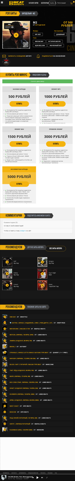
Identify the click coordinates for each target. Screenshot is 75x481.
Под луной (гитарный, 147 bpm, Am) (23, 418)
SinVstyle (23, 317)
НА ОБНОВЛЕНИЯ (53, 56)
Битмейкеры (22, 473)
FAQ (56, 473)
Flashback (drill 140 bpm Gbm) (21, 430)
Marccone (50, 364)
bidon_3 (12, 346)
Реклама (50, 473)
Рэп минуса (6, 473)
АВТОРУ (19, 56)
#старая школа (54, 41)
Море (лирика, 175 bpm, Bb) (20, 376)
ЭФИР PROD (61, 323)
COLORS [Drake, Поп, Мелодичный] (20, 477)
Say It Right (52, 273)
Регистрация (61, 3)
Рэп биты (43, 473)
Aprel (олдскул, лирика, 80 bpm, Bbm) (24, 400)
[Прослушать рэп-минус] (7, 262)
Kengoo (51, 261)
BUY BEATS (14, 473)
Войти (52, 3)
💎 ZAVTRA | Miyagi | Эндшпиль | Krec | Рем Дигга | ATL (31, 323)
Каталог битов (33, 3)
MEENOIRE (40, 430)
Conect (16, 284)
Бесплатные (45, 3)
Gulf (15, 261)
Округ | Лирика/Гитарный (20, 424)
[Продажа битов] (17, 3)
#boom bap (39, 41)
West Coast (14, 406)
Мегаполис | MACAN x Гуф (20, 329)
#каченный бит (56, 45)
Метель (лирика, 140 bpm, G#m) (21, 335)
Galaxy (16, 273)
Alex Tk (10, 479)
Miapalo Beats (39, 329)
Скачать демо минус (37, 81)
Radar (50, 284)
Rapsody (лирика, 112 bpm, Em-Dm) (23, 358)
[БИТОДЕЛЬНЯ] (6, 62)
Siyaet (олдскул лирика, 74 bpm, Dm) (24, 388)
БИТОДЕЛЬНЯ (40, 25)
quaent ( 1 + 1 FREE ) (60, 352)
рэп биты (11, 13)
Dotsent (23, 346)
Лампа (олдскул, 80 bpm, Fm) (21, 341)
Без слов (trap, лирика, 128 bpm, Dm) (24, 382)
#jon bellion (40, 45)
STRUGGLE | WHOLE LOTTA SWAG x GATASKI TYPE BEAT (29, 352)
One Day (13, 317)
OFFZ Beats (27, 406)
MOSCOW (13, 412)
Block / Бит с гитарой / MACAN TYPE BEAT (25, 364)
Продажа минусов (33, 473)
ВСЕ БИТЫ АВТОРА (55, 248)
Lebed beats (42, 335)
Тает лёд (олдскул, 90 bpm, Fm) (22, 370)
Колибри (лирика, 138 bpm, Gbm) (22, 394)
